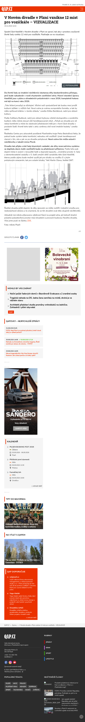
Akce (15, 683)
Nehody (23, 687)
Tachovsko (17, 690)
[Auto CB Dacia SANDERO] (21, 401)
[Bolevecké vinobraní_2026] (61, 264)
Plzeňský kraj (11, 687)
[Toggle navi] (81, 9)
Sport (48, 653)
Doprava (32, 687)
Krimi (48, 648)
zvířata (36, 690)
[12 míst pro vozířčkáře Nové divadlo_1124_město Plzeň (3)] (71, 85)
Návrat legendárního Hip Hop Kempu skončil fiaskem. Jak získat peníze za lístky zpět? (22, 354)
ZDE (29, 220)
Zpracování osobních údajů (12, 667)
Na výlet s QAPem (15, 534)
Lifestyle (50, 659)
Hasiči (27, 690)
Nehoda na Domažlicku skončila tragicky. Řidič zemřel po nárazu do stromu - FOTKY (23, 343)
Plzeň (8, 683)
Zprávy (14, 625)
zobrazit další (37, 486)
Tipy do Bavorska (15, 499)
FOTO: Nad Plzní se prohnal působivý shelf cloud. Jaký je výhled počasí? (23, 331)
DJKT (11, 312)
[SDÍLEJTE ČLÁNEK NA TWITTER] (26, 237)
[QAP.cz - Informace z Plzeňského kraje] (7, 9)
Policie (23, 683)
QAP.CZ (6, 625)
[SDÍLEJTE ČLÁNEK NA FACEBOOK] (22, 237)
